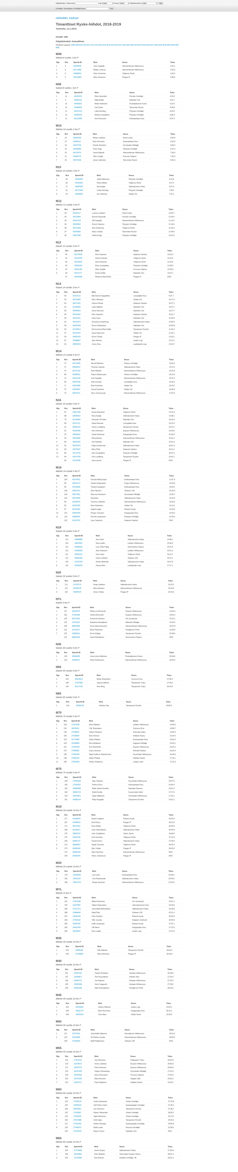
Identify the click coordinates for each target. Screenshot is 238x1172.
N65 (132, 45)
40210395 (76, 460)
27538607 (75, 732)
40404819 (77, 311)
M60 (177, 45)
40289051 (76, 374)
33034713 (76, 483)
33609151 (78, 554)
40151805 (77, 299)
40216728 (76, 378)
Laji (100, 3)
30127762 (79, 686)
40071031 (77, 303)
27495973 (77, 1127)
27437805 (79, 683)
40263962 (77, 224)
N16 (104, 45)
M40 (160, 45)
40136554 (76, 419)
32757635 (78, 1078)
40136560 (77, 307)
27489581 (75, 751)
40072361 (76, 494)
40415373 (76, 445)
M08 (73, 45)
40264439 (77, 138)
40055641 (76, 434)
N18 (112, 45)
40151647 (77, 333)
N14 (96, 45)
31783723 (77, 584)
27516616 (77, 1116)
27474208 (75, 724)
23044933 (78, 1075)
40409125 (78, 96)
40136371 (76, 830)
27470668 (78, 1150)
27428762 (77, 785)
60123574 (77, 152)
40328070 (76, 502)
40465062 (79, 194)
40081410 (76, 427)
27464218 (77, 1101)
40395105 (80, 705)
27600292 (75, 758)
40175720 (76, 453)
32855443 (76, 852)
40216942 (77, 314)
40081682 (78, 558)
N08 (77, 45)
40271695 (79, 190)
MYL (152, 45)
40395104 (77, 799)
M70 (136, 45)
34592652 (78, 543)
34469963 (78, 550)
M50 (168, 45)
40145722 (76, 520)
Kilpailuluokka (135, 3)
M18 (144, 45)
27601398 (77, 901)
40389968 (77, 788)
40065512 (76, 367)
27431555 (77, 1124)
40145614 (77, 329)
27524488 (77, 1120)
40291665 (76, 1037)
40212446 (76, 618)
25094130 (78, 973)
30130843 (78, 1154)
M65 (57, 47)
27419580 (78, 1158)
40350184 (78, 265)
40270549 (78, 254)
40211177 (78, 273)
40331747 (80, 1011)
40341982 (78, 269)
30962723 (77, 792)
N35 (124, 45)
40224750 (76, 457)
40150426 (76, 431)
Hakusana (70, 3)
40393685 (77, 149)
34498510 (76, 822)
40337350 (76, 505)
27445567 (77, 1112)
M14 (100, 45)
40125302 (76, 509)
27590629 (77, 1105)
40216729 (77, 220)
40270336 (77, 228)
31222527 (76, 630)
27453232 (77, 920)
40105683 (76, 487)
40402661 (79, 183)
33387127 (76, 841)
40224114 (76, 296)
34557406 (76, 412)
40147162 (76, 371)
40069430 (76, 848)
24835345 (79, 950)
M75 (140, 45)
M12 (89, 45)
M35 (156, 45)
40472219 (78, 111)
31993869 (75, 743)
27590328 (77, 781)
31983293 (78, 565)
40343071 (76, 660)
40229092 (78, 262)
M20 (148, 45)
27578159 (77, 1131)
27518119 (78, 1060)
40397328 (76, 382)
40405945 (77, 66)
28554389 (76, 626)
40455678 (78, 115)
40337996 (77, 235)
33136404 (76, 819)
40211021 (76, 318)
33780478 (77, 588)
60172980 (77, 70)
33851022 (76, 833)
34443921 (77, 796)
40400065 (78, 277)
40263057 (76, 389)
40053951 (77, 1109)
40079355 (76, 498)
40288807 (77, 340)
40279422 (76, 479)
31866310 (76, 633)
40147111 (76, 423)
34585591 (76, 517)
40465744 (77, 156)
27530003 (76, 1041)
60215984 (78, 118)
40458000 (78, 107)
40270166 (77, 160)
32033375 (76, 611)
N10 (85, 45)
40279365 (76, 363)
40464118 (78, 100)
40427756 (77, 145)
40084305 (76, 656)
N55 (128, 45)
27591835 (75, 762)
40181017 (77, 213)
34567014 (76, 491)
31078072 (78, 1064)
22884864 (77, 912)
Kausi (116, 3)
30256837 (77, 931)
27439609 (79, 954)
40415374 (77, 322)
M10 (81, 45)
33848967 (76, 845)
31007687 (77, 905)
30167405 (78, 1071)
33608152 (76, 416)
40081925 (77, 337)
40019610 (79, 679)
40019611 (75, 728)
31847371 (78, 1082)
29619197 (77, 878)
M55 (173, 45)
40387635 (79, 186)
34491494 (77, 927)
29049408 (78, 984)
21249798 (75, 747)
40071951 (76, 826)
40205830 (77, 232)
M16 (108, 45)
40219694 (77, 217)
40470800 (77, 77)
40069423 (77, 344)
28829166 (76, 637)
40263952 (79, 179)
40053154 (80, 1014)
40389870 (77, 73)
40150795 (78, 258)
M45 (164, 45)
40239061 (80, 1007)
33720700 (78, 562)
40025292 (76, 442)
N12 (92, 45)
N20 (116, 45)
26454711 (78, 980)
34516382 (76, 438)
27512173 (77, 909)
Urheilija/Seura (79, 8)
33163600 (77, 875)
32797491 (76, 1033)
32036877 (78, 977)
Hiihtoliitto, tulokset (67, 18)
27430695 (75, 736)
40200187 (77, 924)
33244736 (76, 837)
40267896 (76, 385)
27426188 (76, 615)
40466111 (77, 141)
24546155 (77, 916)
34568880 (78, 539)
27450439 (75, 754)
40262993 (76, 513)
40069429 (77, 592)
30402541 (76, 856)
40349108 (77, 325)
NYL (120, 45)
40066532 (78, 547)
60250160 (78, 988)
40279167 (76, 449)
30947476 (77, 882)
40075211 (76, 393)
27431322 (76, 622)
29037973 (78, 1067)
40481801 (78, 104)
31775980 (75, 739)
